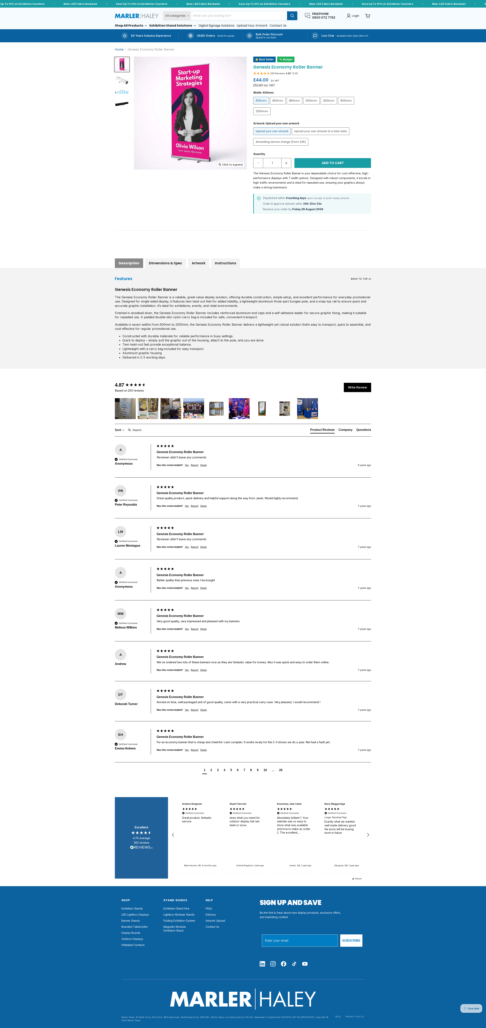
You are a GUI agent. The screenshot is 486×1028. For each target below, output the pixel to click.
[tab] (322, 430)
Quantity (259, 154)
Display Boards (131, 932)
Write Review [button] (357, 387)
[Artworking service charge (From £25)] (281, 146)
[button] (312, 73)
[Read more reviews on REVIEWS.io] (141, 848)
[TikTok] (294, 964)
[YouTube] (305, 964)
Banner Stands (131, 920)
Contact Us (212, 926)
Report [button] (194, 465)
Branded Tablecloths (135, 926)
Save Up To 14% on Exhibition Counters (141, 3)
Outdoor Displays (132, 938)
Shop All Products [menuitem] (129, 25)
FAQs (209, 908)
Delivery (211, 914)
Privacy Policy (355, 1017)
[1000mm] (312, 105)
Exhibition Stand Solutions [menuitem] (170, 25)
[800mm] (278, 105)
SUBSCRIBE (351, 940)
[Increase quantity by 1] (286, 163)
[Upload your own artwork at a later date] (321, 136)
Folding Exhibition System (179, 920)
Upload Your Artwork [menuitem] (252, 25)
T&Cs (338, 1017)
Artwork (198, 263)
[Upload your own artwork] (272, 136)
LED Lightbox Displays (135, 914)
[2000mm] (262, 116)
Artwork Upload (215, 920)
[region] (270, 834)
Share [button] (203, 465)
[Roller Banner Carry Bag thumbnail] (121, 103)
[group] (135, 384)
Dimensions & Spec (165, 263)
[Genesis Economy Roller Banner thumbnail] (121, 64)
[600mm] (261, 105)
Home (119, 49)
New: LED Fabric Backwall (80, 3)
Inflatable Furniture (133, 945)
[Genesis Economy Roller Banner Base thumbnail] (121, 80)
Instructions (225, 263)
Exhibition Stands (132, 908)
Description (129, 263)
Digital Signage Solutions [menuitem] (216, 25)
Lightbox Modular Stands (179, 914)
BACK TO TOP (359, 278)
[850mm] (295, 105)
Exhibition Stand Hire (176, 908)
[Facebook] (283, 964)
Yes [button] (187, 465)
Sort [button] (118, 430)
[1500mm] (346, 105)
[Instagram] (273, 964)
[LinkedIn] (262, 964)
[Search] (292, 15)
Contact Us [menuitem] (278, 25)
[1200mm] (329, 105)
